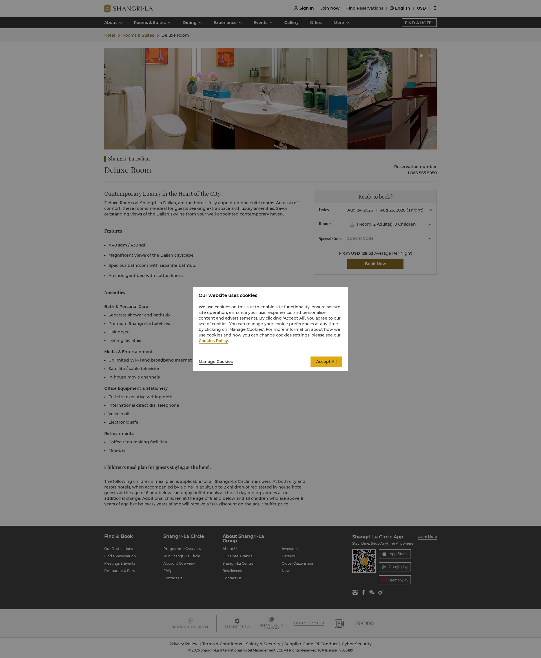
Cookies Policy (213, 340)
